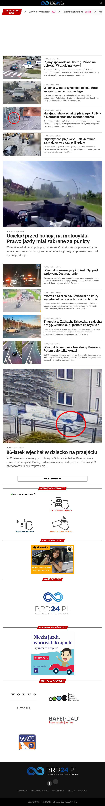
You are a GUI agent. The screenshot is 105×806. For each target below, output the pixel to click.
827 (27, 11)
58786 (99, 11)
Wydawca (82, 791)
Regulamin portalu (39, 791)
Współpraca (58, 791)
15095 (61, 11)
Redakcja (22, 791)
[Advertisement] (52, 35)
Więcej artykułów (52, 478)
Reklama (71, 791)
